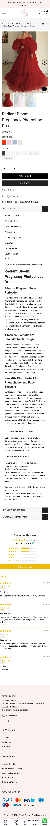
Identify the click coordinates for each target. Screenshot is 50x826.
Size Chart (6, 746)
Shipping (16, 202)
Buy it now (25, 183)
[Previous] (5, 62)
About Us (5, 737)
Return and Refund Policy (12, 768)
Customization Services (11, 773)
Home (4, 21)
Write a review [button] (25, 567)
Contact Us (6, 742)
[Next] (44, 62)
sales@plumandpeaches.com (17, 710)
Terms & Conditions (9, 782)
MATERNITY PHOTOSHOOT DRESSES (16, 24)
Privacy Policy (7, 777)
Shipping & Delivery (9, 764)
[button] (14, 548)
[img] (5, 583)
